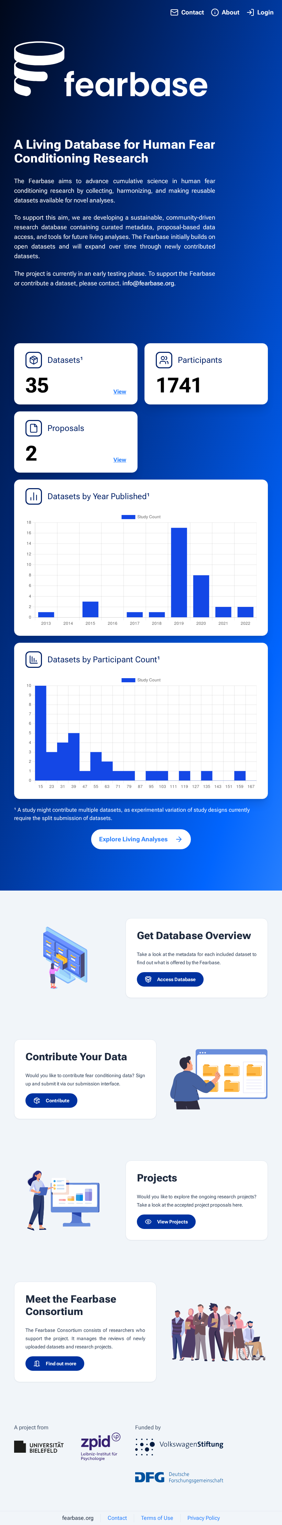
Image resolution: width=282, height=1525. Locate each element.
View (119, 391)
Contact (192, 12)
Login (265, 12)
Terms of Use (157, 1518)
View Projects (172, 1221)
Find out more (61, 1363)
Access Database (176, 979)
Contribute (57, 1100)
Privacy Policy (203, 1518)
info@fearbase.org (148, 283)
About (230, 12)
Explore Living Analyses (133, 839)
